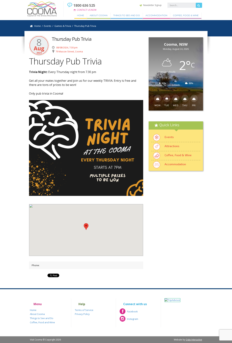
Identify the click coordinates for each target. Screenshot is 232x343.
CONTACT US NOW (86, 9)
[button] (86, 226)
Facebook (129, 312)
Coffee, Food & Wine (186, 15)
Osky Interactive (194, 339)
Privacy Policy (82, 314)
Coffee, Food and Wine (42, 322)
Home (80, 15)
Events (169, 137)
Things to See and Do (126, 15)
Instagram (129, 320)
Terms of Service (84, 310)
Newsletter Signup (152, 5)
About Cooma (99, 15)
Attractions (172, 146)
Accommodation (156, 15)
